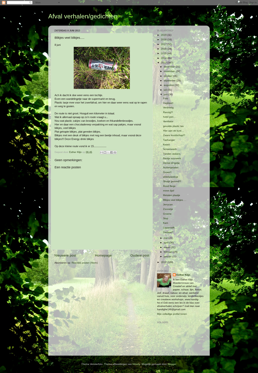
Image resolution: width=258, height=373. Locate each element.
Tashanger (169, 140)
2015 (164, 53)
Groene (167, 214)
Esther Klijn (183, 275)
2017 (164, 44)
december (170, 66)
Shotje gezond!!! (172, 181)
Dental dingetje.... (173, 163)
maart (167, 247)
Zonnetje (168, 209)
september (170, 80)
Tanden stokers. (172, 154)
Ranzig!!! (168, 112)
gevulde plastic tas (173, 126)
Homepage (103, 255)
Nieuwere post (65, 255)
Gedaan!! (168, 232)
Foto (165, 98)
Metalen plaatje (171, 195)
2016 (164, 49)
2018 (164, 39)
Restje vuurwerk (172, 158)
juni (166, 94)
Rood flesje (169, 186)
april (166, 242)
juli (165, 90)
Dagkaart (168, 103)
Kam (165, 223)
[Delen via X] (108, 152)
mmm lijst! (168, 190)
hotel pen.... (169, 117)
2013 (164, 62)
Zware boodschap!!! (174, 135)
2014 (164, 58)
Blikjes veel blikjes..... (174, 200)
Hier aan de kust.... (173, 130)
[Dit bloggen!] (105, 152)
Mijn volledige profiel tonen (172, 314)
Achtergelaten (170, 167)
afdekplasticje (170, 177)
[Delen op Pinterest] (115, 152)
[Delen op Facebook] (111, 152)
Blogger (172, 364)
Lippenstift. (169, 227)
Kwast (166, 144)
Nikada (136, 364)
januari (168, 256)
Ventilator (168, 121)
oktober (168, 76)
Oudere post (139, 255)
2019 (164, 35)
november (170, 71)
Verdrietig (168, 107)
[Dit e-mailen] (101, 152)
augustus (169, 85)
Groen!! (167, 172)
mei (166, 238)
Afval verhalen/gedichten (82, 16)
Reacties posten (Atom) (85, 262)
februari (168, 252)
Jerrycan (168, 204)
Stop (165, 218)
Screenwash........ (172, 149)
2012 (164, 262)
